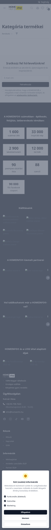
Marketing (11, 505)
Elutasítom (25, 524)
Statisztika (11, 501)
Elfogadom (25, 512)
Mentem (25, 518)
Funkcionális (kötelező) (16, 496)
